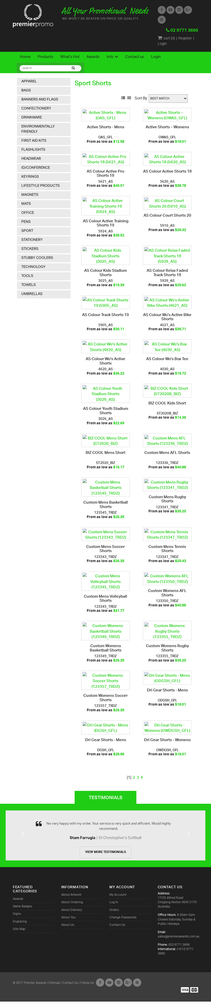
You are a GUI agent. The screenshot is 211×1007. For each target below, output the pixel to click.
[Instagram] (119, 982)
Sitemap (54, 982)
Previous (23, 840)
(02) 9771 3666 (179, 944)
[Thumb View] (129, 97)
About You (68, 917)
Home (25, 57)
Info (110, 57)
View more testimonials (105, 852)
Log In (113, 902)
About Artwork (71, 894)
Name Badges (22, 906)
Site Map (19, 929)
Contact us (134, 57)
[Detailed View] (123, 97)
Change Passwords (122, 917)
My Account (117, 894)
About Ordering (72, 902)
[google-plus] (128, 982)
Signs (17, 913)
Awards (93, 57)
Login (162, 44)
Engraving (20, 921)
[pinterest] (137, 982)
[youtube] (109, 982)
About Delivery (71, 910)
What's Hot (70, 57)
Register (185, 39)
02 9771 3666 (184, 31)
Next (188, 840)
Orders (114, 910)
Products (45, 57)
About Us (67, 924)
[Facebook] (100, 982)
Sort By (141, 98)
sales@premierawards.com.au (178, 936)
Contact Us (117, 924)
